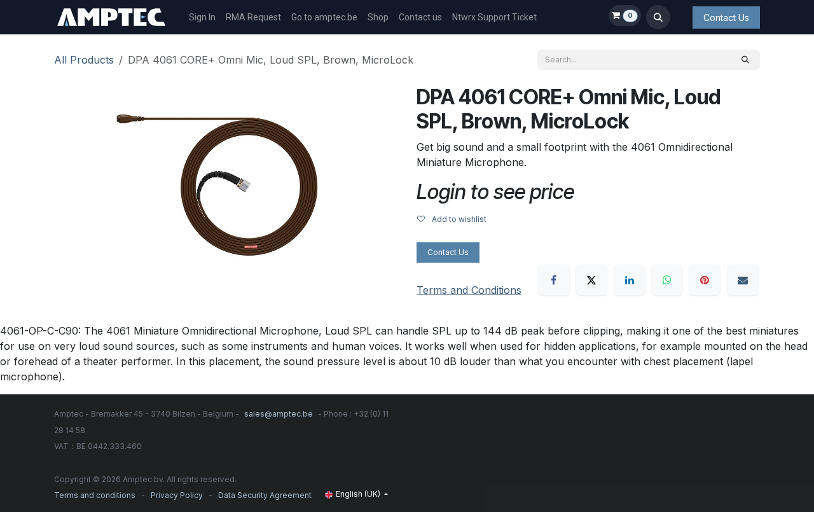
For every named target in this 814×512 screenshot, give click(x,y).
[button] (658, 17)
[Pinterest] (704, 280)
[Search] (745, 60)
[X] (591, 280)
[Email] (743, 280)
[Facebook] (554, 280)
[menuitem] (202, 17)
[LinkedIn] (629, 280)
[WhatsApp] (667, 280)
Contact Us (726, 17)
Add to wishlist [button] (458, 219)
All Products (84, 59)
